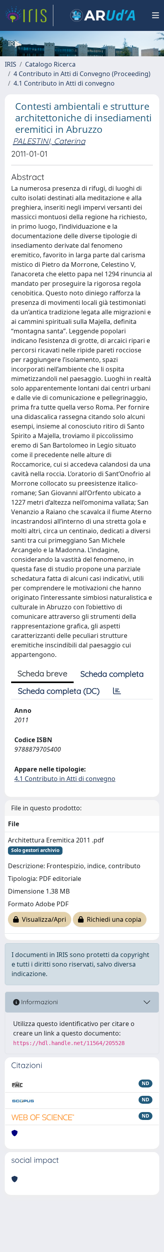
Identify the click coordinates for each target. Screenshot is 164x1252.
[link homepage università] (103, 15)
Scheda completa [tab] (112, 674)
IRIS (10, 64)
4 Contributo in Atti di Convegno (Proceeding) (82, 73)
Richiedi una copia (112, 919)
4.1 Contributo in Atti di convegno (64, 83)
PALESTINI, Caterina (49, 141)
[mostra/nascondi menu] (155, 15)
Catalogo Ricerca (50, 64)
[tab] (117, 691)
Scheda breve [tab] (42, 673)
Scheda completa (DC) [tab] (59, 691)
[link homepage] (29, 15)
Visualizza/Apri (42, 919)
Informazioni (39, 1002)
